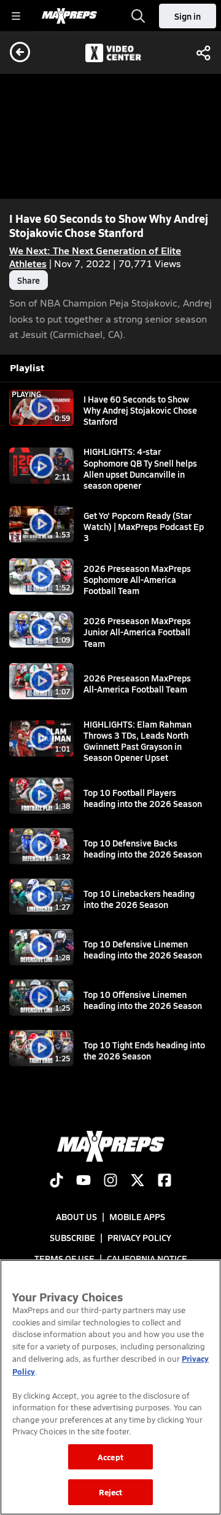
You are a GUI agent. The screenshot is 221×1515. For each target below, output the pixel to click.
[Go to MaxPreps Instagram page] (110, 1181)
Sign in (187, 16)
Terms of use (64, 1258)
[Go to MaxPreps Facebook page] (164, 1181)
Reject (111, 1492)
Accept (110, 1457)
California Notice (147, 1258)
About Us (76, 1216)
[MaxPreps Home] (69, 16)
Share (28, 280)
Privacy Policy (139, 1237)
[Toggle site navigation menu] (16, 16)
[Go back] (20, 53)
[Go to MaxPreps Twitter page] (137, 1181)
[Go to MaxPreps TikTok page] (56, 1181)
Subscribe (72, 1237)
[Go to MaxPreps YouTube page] (83, 1181)
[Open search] (138, 16)
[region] (110, 1387)
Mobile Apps (137, 1216)
